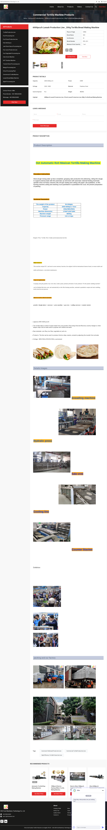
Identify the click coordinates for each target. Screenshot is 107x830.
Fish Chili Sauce (7, 42)
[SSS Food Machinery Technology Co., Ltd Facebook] (96, 1)
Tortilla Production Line (9, 32)
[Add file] (74, 827)
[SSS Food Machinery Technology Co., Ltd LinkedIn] (99, 1)
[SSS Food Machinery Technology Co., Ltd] (6, 6)
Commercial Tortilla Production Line (76, 751)
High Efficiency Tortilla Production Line (52, 755)
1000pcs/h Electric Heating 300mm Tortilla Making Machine (57, 788)
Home (25, 18)
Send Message (44, 126)
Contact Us (56, 815)
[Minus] (103, 790)
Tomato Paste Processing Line (11, 64)
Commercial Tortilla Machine (36, 18)
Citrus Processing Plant (9, 71)
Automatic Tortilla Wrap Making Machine (38, 787)
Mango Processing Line (9, 67)
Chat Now (14, 102)
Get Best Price (71, 56)
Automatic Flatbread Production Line (51, 751)
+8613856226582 (14, 97)
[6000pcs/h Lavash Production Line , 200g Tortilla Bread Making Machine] (48, 45)
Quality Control (57, 812)
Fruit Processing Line (8, 35)
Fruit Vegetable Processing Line (11, 53)
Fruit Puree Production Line (10, 39)
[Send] (102, 827)
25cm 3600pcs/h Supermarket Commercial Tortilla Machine (97, 788)
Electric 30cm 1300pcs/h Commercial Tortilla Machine (77, 788)
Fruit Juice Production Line (10, 50)
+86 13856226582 (16, 94)
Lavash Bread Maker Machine (11, 78)
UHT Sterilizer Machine (9, 60)
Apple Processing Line (9, 81)
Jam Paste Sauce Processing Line (12, 46)
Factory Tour (56, 810)
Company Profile (57, 808)
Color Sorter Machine (8, 57)
